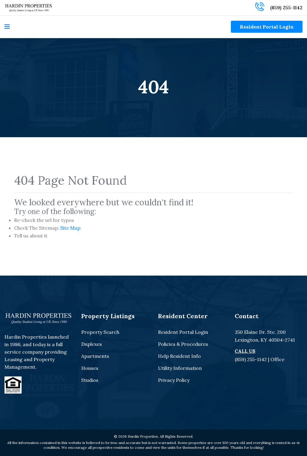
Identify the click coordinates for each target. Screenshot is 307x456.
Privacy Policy (173, 380)
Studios (89, 380)
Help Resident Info (179, 356)
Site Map (70, 228)
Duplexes (91, 344)
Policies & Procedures (183, 344)
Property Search (100, 332)
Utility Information (180, 368)
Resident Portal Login (267, 27)
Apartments (95, 356)
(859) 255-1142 (286, 8)
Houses (89, 368)
